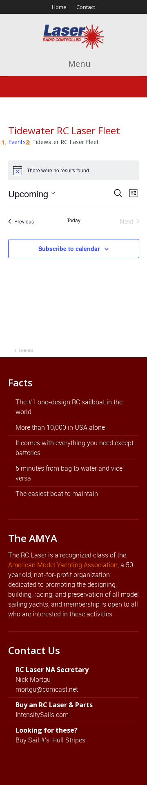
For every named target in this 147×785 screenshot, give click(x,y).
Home (59, 7)
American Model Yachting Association (63, 564)
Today (73, 220)
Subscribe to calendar (69, 248)
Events (17, 142)
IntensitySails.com (42, 714)
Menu (78, 63)
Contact (85, 7)
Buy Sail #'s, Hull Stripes (50, 739)
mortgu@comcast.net (47, 689)
